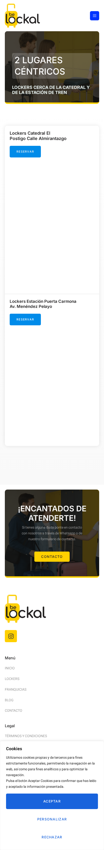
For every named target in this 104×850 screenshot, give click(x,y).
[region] (52, 795)
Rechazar (52, 837)
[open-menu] (94, 15)
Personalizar (52, 819)
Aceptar (52, 801)
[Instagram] (11, 636)
